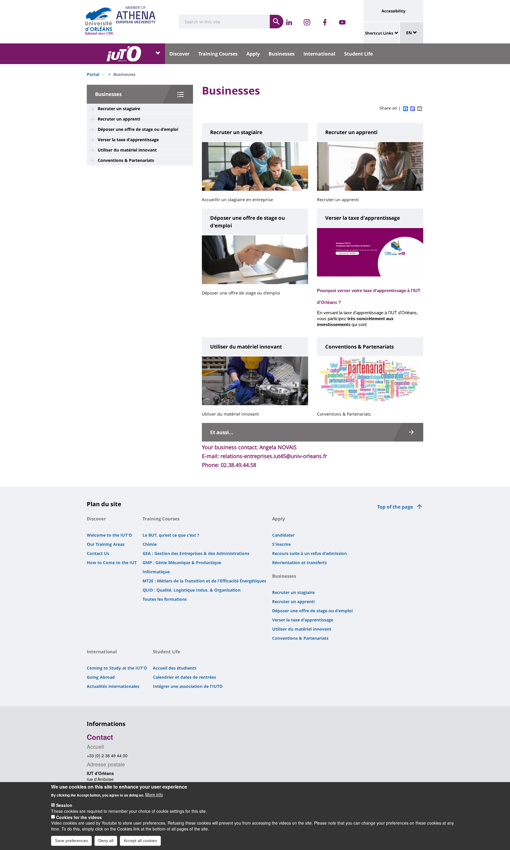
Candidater (283, 535)
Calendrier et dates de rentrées (184, 677)
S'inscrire (281, 544)
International (319, 54)
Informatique (156, 571)
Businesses (282, 54)
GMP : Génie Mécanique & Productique (182, 562)
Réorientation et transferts (299, 562)
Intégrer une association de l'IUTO (188, 686)
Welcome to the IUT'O (109, 535)
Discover (179, 54)
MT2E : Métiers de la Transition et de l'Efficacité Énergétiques (204, 581)
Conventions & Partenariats (126, 160)
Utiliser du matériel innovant (127, 150)
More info (154, 794)
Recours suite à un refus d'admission (309, 553)
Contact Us (98, 553)
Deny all (105, 840)
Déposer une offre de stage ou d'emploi (138, 129)
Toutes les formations (165, 599)
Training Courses (218, 54)
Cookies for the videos (79, 817)
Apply (253, 54)
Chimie (150, 544)
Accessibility (393, 11)
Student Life (358, 54)
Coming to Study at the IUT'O (117, 668)
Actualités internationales (113, 686)
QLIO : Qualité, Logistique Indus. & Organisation (192, 590)
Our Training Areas (106, 544)
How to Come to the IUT (112, 562)
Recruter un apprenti (119, 119)
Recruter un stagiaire (119, 108)
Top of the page (395, 507)
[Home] (98, 19)
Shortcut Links (379, 33)
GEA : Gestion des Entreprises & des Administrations (196, 553)
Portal (93, 74)
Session (64, 805)
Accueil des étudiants (174, 668)
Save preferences (71, 840)
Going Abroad (101, 677)
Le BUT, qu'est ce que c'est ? (171, 535)
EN (409, 32)
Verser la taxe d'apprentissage (128, 139)
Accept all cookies (140, 840)
